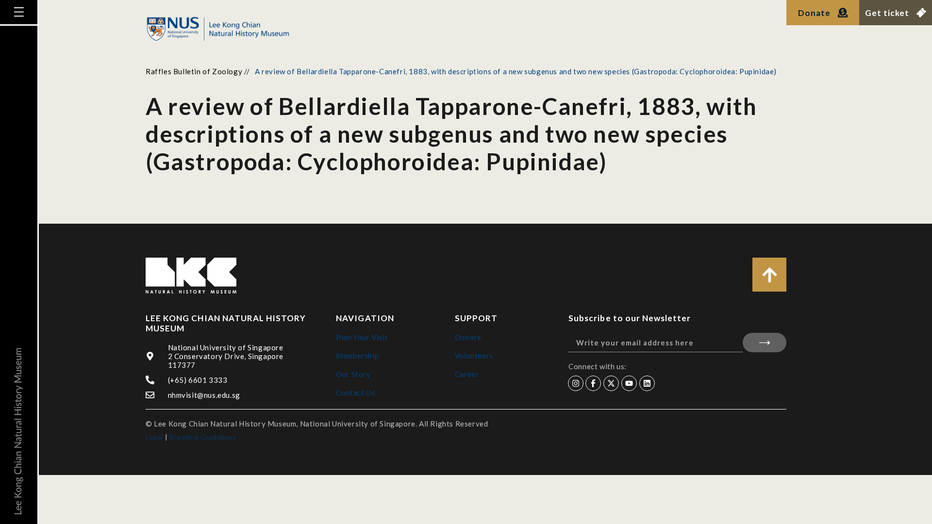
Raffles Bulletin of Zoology (194, 71)
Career (467, 374)
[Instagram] (575, 383)
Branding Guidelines (202, 437)
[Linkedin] (647, 383)
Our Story (353, 374)
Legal (154, 437)
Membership (357, 355)
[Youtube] (629, 383)
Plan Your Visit (362, 337)
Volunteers (474, 355)
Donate (468, 337)
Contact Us (355, 392)
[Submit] (764, 342)
